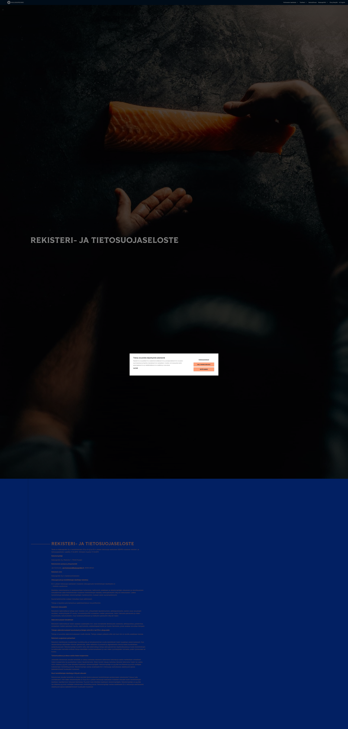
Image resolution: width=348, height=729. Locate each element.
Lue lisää (135, 368)
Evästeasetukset (204, 359)
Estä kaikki (204, 369)
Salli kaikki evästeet (203, 364)
